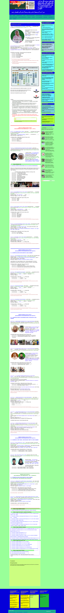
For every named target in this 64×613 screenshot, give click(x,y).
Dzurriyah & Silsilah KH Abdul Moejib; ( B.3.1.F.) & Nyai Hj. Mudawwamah (24, 165)
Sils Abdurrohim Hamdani (47, 15)
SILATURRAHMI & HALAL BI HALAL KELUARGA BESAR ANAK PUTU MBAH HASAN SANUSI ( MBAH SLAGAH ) (49, 148)
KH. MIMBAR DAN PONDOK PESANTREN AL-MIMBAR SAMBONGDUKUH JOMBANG (49, 143)
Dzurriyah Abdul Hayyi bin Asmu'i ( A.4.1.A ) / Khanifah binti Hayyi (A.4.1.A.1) (25, 528)
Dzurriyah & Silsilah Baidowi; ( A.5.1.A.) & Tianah (20, 541)
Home (11, 15)
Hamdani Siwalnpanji (39, 15)
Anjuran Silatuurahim (19, 612)
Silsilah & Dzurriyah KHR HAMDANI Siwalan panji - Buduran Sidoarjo (24, 510)
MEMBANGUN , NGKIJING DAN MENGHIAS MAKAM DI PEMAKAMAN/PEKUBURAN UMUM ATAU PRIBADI (49, 160)
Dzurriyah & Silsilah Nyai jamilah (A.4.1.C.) (19, 532)
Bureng (14, 15)
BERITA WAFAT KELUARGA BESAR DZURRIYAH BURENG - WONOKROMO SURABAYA (49, 137)
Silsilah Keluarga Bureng (30, 15)
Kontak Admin (25, 612)
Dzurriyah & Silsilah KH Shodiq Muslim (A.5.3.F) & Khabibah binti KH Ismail (25, 548)
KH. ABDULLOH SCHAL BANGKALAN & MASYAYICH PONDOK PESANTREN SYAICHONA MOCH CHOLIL (49, 154)
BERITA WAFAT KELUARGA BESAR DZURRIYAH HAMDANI (49, 165)
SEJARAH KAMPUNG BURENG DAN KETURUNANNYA (49, 175)
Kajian (24, 15)
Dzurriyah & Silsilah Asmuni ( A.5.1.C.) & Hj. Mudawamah (22, 544)
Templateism (53, 611)
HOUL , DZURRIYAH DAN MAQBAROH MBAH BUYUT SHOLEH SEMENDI (49, 170)
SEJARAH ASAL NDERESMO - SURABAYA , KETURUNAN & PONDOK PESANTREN (49, 132)
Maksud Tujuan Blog (12, 612)
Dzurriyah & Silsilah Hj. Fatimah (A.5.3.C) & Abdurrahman (22, 547)
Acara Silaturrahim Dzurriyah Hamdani (18, 553)
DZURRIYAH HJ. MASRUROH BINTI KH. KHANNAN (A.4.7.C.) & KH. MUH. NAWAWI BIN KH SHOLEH (25, 24)
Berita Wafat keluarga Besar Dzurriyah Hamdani (20, 551)
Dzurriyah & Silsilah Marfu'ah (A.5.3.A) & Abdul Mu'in (21, 545)
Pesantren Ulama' (19, 15)
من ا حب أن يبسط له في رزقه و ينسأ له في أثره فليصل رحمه (28, 12)
